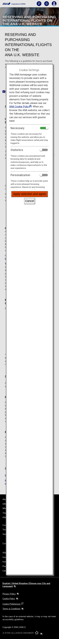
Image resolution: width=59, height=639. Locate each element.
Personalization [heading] (20, 175)
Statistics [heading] (17, 150)
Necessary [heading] (17, 128)
